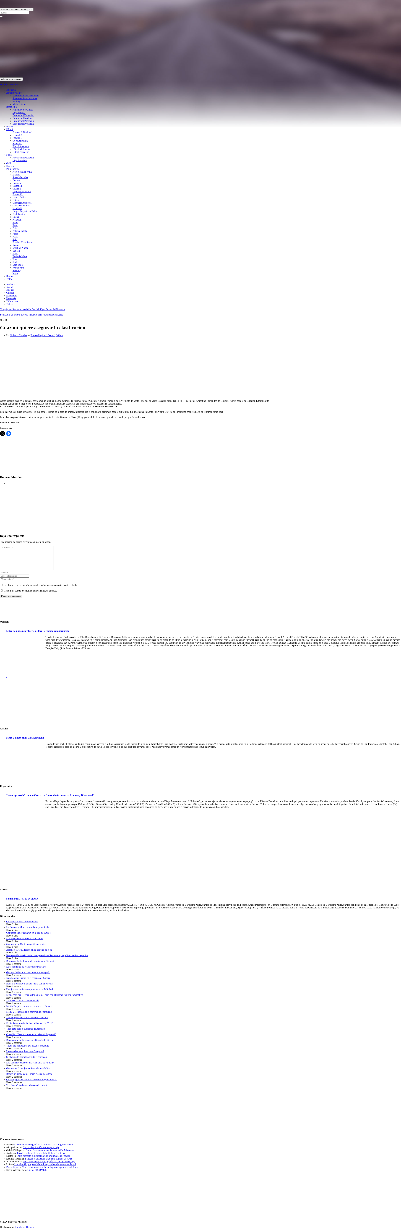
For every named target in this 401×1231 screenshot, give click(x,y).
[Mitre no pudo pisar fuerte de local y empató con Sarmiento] (25, 656)
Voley (9, 279)
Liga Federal (19, 112)
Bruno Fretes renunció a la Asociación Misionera (50, 1150)
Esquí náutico (19, 197)
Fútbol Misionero (21, 149)
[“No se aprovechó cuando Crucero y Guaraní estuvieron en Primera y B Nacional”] (25, 819)
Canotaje (17, 183)
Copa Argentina (20, 140)
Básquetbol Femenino (23, 115)
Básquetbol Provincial (23, 123)
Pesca (15, 236)
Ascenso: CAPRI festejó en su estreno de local (29, 949)
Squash (16, 250)
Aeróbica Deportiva (22, 171)
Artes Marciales (20, 177)
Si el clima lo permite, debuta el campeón (26, 1057)
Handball (17, 208)
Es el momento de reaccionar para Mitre (26, 966)
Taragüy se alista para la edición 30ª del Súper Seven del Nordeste (32, 309)
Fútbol (9, 129)
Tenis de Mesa (20, 256)
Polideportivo (13, 169)
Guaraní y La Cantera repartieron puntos (26, 944)
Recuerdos (11, 295)
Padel (15, 222)
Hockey (10, 166)
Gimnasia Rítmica (21, 205)
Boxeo (9, 126)
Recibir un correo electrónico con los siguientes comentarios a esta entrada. (41, 585)
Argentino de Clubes (23, 109)
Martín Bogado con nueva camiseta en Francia (29, 1006)
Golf (8, 163)
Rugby (9, 276)
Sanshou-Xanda (20, 248)
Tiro (15, 259)
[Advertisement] (94, 55)
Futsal (9, 154)
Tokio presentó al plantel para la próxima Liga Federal (43, 1156)
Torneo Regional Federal (43, 335)
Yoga (15, 273)
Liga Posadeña (20, 160)
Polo (15, 239)
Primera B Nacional (22, 132)
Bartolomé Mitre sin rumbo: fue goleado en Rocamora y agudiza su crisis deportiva (47, 955)
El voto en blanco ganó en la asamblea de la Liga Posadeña (43, 1144)
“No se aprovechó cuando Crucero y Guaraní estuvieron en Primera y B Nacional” (50, 795)
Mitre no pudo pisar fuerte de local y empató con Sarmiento (37, 631)
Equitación (18, 194)
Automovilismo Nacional (25, 98)
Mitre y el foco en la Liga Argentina (25, 737)
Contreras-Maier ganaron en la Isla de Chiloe (28, 932)
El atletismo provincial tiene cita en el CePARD (29, 1023)
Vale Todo (18, 264)
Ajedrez (16, 174)
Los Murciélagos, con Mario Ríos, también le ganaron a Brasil (45, 1164)
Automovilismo (14, 92)
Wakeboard (18, 267)
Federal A (17, 135)
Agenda (10, 287)
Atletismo (11, 90)
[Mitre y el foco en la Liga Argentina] (25, 762)
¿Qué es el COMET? (36, 1170)
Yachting (17, 270)
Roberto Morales (18, 335)
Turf (15, 262)
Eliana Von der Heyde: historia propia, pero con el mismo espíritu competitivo (44, 995)
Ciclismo (17, 188)
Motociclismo (19, 104)
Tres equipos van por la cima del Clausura (27, 1017)
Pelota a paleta (20, 231)
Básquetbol (11, 106)
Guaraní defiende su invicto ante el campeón (28, 972)
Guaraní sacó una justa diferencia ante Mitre (28, 1068)
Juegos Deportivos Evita (25, 211)
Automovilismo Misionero (26, 95)
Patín (15, 225)
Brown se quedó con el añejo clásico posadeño (29, 1074)
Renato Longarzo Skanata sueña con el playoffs (29, 983)
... (7, 677)
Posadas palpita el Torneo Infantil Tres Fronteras (41, 1153)
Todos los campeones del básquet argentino (27, 1045)
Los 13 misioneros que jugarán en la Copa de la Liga (49, 1161)
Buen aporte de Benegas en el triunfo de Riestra (29, 1040)
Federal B (17, 138)
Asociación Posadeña (23, 157)
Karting (16, 101)
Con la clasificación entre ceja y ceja (41, 1147)
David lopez (12, 1167)
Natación (17, 219)
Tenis (15, 253)
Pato (15, 228)
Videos (9, 304)
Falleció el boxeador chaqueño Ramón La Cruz (48, 1158)
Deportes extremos (22, 191)
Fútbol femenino (21, 146)
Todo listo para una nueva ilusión (22, 1000)
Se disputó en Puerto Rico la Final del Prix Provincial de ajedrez (31, 314)
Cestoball (17, 185)
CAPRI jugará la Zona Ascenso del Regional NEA (31, 1079)
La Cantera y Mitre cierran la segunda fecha (27, 927)
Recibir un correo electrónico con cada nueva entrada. (30, 590)
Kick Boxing (19, 214)
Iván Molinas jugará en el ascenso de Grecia (28, 978)
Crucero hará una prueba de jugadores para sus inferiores (50, 1167)
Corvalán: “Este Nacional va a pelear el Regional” (31, 1034)
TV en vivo (12, 301)
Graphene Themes (24, 1227)
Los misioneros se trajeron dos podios (24, 938)
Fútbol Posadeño (21, 152)
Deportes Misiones (9, 84)
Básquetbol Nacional (23, 118)
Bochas (16, 180)
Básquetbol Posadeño (23, 121)
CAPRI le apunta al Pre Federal (22, 921)
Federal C (17, 143)
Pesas (15, 233)
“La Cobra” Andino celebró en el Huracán (27, 1085)
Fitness (16, 200)
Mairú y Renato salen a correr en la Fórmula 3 (29, 1011)
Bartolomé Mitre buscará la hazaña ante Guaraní (30, 961)
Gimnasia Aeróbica (22, 202)
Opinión (10, 292)
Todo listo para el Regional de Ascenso (25, 1028)
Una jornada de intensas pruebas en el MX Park (29, 989)
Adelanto (10, 284)
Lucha (16, 217)
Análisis (10, 290)
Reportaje (11, 298)
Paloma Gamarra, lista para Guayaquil (25, 1051)
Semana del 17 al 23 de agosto (22, 898)
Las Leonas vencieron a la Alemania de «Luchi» (30, 1062)
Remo (15, 245)
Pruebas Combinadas (23, 242)
